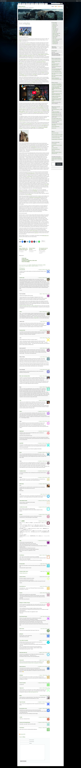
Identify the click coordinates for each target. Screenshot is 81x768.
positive (43, 72)
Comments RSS (22, 734)
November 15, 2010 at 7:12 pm (43, 452)
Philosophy (54, 36)
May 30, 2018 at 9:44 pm (43, 695)
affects (20, 41)
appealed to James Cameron (38, 112)
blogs (32, 57)
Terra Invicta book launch (55, 109)
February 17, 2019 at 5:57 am (43, 727)
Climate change (54, 28)
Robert (21, 411)
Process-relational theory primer (56, 71)
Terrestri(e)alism (54, 143)
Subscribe (59, 164)
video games (35, 189)
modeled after (33, 127)
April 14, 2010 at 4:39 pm (43, 337)
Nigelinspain (22, 431)
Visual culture (54, 43)
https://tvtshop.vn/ (23, 666)
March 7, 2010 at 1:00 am (43, 293)
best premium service (23, 708)
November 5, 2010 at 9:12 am (43, 431)
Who (46, 3)
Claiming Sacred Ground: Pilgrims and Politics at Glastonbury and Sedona (56, 99)
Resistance (41, 3)
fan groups (37, 79)
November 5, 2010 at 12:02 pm (43, 443)
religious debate (23, 59)
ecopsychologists (29, 176)
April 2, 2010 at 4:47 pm (44, 321)
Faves (32, 3)
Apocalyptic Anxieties (55, 114)
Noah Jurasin (22, 628)
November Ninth (22, 330)
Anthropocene (54, 25)
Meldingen (21, 675)
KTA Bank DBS (22, 563)
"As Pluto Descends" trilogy (56, 137)
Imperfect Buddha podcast (55, 126)
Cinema (53, 27)
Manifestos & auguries (55, 33)
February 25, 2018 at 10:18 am (43, 682)
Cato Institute (34, 74)
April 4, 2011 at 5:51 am (44, 494)
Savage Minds (33, 146)
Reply (49, 269)
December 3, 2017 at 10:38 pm (43, 666)
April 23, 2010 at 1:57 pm (43, 348)
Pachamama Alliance (40, 107)
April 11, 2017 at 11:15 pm (43, 576)
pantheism (21, 48)
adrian (21, 311)
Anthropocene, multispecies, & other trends (29, 260)
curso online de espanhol (24, 640)
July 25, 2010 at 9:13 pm (43, 369)
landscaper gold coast (23, 652)
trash (20, 72)
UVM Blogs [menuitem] (4, 0)
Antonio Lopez (22, 277)
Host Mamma (22, 555)
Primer (36, 3)
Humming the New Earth (55, 66)
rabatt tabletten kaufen (23, 500)
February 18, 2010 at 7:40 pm (43, 269)
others (43, 60)
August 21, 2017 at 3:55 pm (43, 652)
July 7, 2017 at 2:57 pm (44, 616)
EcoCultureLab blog (54, 147)
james (21, 452)
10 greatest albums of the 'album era (57, 139)
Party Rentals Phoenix (23, 616)
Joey (20, 400)
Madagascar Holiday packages (25, 602)
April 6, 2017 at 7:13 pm (44, 571)
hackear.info (22, 660)
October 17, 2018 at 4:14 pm (43, 708)
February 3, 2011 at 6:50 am (43, 483)
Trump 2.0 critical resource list (56, 59)
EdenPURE (21, 443)
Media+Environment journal (56, 149)
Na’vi (27, 194)
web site (21, 514)
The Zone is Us (54, 121)
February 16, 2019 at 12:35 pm (43, 722)
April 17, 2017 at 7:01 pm (43, 592)
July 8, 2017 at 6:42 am (44, 628)
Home (20, 3)
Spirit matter (54, 41)
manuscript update (25, 259)
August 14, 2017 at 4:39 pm (43, 640)
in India (26, 112)
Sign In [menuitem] (77, 0)
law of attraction (22, 269)
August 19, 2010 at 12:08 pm (43, 400)
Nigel (20, 540)
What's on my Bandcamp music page (57, 134)
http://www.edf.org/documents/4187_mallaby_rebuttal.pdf (29, 305)
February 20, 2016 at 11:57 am (43, 500)
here (36, 316)
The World (41, 106)
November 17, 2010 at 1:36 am (43, 461)
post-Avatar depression (29, 83)
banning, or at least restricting (26, 123)
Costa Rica (21, 112)
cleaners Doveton (22, 576)
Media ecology (54, 34)
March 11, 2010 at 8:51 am (43, 311)
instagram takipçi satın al (24, 571)
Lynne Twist (33, 107)
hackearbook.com (23, 586)
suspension (36, 232)
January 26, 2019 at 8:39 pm (43, 717)
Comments (61, 6)
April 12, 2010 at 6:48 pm (43, 330)
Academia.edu (54, 102)
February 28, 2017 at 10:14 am (43, 540)
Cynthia (21, 717)
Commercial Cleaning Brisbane (25, 722)
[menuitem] (80, 1)
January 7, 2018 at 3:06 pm (43, 675)
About (23, 3)
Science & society (55, 40)
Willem (21, 695)
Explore (27, 3)
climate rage (24, 258)
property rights (24, 75)
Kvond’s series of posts (33, 230)
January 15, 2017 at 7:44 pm (43, 514)
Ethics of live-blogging (25, 261)
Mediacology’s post (45, 235)
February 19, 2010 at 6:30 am (43, 277)
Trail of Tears (47, 184)
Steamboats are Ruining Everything (35, 197)
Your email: (53, 52)
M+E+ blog (53, 150)
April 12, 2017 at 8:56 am (43, 586)
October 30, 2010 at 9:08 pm (43, 421)
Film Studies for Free (31, 55)
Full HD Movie (22, 727)
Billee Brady (22, 483)
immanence (21, 6)
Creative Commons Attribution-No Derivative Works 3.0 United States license (57, 159)
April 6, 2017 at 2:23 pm (44, 563)
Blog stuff (53, 26)
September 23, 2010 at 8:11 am (42, 411)
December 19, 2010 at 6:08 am (43, 477)
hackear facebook (23, 682)
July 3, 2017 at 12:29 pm (43, 602)
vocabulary (29, 194)
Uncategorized (54, 42)
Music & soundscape (55, 35)
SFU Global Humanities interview (56, 118)
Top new (21, 592)
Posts (56, 6)
